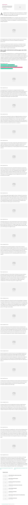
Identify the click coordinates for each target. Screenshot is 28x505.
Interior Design (4, 4)
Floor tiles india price (4, 64)
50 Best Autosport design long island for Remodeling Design (16, 494)
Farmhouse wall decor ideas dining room (7, 68)
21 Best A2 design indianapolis (12, 488)
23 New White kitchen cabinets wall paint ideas (14, 475)
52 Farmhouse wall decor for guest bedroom (14, 481)
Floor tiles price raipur (11, 64)
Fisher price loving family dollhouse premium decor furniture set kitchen (11, 67)
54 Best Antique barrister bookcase (13, 478)
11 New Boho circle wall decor (12, 491)
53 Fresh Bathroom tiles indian (12, 498)
